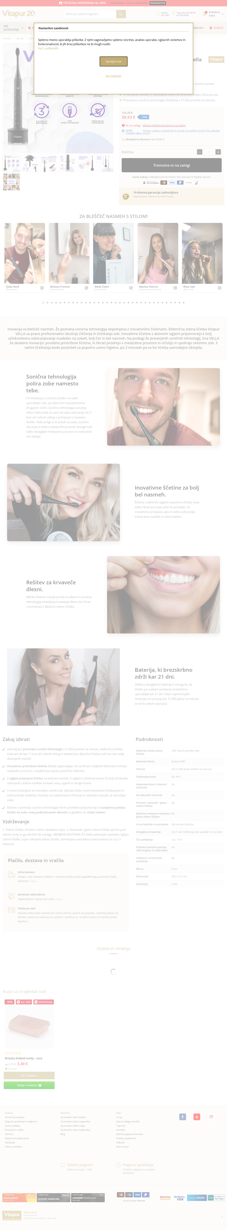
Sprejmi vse (113, 61)
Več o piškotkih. (48, 48)
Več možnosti (113, 76)
